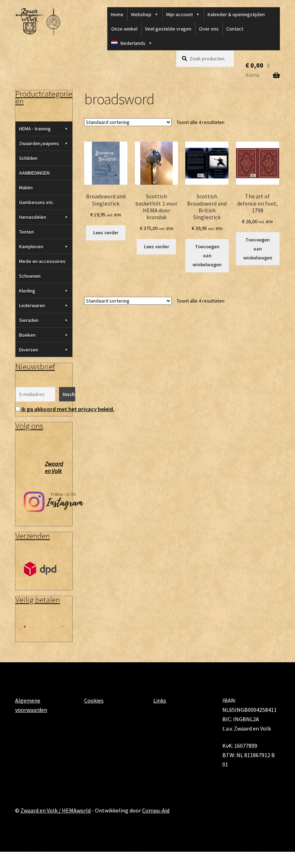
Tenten (26, 232)
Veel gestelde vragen (168, 29)
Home (117, 14)
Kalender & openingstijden (236, 14)
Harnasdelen (32, 217)
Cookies (94, 700)
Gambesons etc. (36, 202)
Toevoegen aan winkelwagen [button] (207, 255)
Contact (234, 29)
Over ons (209, 29)
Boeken (27, 335)
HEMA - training (35, 128)
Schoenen (30, 276)
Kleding (27, 290)
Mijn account (179, 14)
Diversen (28, 349)
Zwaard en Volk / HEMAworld (56, 810)
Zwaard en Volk (54, 467)
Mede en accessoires (42, 261)
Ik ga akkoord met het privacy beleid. (67, 409)
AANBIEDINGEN (34, 173)
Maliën (26, 187)
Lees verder (105, 232)
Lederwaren (32, 305)
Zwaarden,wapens (39, 143)
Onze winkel (124, 29)
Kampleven (31, 246)
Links (159, 700)
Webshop (141, 14)
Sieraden (28, 320)
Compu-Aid (155, 810)
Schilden (28, 158)
